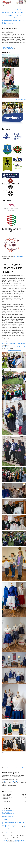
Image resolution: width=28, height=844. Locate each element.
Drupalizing (6, 840)
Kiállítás (11, 15)
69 (8, 828)
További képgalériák (21, 99)
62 (13, 826)
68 (6, 828)
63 (15, 826)
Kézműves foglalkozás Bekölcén (9, 825)
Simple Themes (17, 841)
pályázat (17, 20)
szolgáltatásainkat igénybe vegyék (10, 781)
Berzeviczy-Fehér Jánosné (10, 12)
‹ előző (9, 826)
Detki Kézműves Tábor (7, 812)
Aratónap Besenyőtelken (7, 818)
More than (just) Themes (19, 840)
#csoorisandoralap (7, 10)
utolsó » (21, 828)
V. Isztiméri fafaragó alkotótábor (9, 821)
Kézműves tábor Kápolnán (8, 813)
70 (10, 828)
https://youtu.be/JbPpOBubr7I (14, 350)
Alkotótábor (17, 10)
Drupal (7, 832)
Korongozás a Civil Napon (7, 816)
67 (24, 826)
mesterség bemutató (10, 20)
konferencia (18, 15)
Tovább (24, 25)
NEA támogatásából (18, 256)
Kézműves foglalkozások (8, 18)
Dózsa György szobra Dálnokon (8, 810)
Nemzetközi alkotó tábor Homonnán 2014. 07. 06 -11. (13, 815)
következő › (16, 828)
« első (5, 826)
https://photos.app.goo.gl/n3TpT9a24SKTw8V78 (13, 343)
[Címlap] (14, 2)
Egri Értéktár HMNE (7, 47)
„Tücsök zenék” (5, 819)
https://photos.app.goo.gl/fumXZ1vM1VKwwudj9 (13, 346)
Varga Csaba (10, 23)
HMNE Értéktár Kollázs (8, 49)
